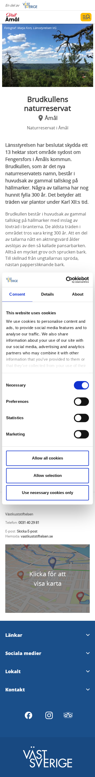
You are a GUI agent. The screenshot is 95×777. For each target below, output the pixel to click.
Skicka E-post (27, 531)
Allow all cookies (47, 458)
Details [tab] (47, 294)
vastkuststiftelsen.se (37, 536)
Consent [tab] (17, 294)
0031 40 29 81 (28, 522)
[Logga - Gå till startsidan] (23, 17)
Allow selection (48, 475)
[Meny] (86, 17)
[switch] (81, 401)
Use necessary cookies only (47, 492)
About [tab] (78, 294)
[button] (47, 55)
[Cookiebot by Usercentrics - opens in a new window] (67, 279)
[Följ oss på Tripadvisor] (68, 715)
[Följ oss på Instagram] (49, 715)
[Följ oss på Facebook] (28, 715)
